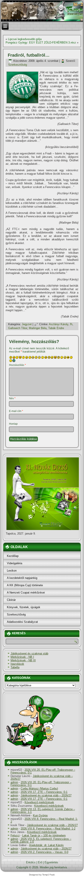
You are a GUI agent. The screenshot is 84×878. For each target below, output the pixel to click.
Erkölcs (31, 862)
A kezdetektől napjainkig (22, 578)
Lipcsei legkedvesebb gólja (25, 39)
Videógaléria (14, 563)
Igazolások (17, 663)
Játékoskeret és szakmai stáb (29, 653)
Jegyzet (27, 324)
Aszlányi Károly (58, 324)
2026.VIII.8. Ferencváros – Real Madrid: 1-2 (44, 820)
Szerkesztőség (17, 64)
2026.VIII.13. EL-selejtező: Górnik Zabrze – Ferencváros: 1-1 (43, 811)
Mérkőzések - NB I (22, 657)
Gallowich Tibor (17, 328)
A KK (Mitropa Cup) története (25, 585)
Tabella (15, 667)
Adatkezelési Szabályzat (22, 621)
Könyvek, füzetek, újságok (23, 607)
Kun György (40, 815)
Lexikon (12, 570)
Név (12, 398)
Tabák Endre (56, 328)
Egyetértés (51, 862)
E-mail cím (16, 411)
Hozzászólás (17, 365)
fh (71, 324)
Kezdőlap (13, 556)
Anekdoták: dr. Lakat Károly (46, 845)
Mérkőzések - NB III (23, 660)
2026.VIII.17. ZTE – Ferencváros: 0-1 (44, 792)
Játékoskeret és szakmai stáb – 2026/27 (42, 777)
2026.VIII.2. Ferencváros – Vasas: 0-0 (44, 852)
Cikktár (11, 599)
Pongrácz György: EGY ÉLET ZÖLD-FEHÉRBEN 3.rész (41, 42)
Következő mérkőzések (39, 802)
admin (14, 782)
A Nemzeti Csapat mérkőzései (26, 592)
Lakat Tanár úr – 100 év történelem (44, 835)
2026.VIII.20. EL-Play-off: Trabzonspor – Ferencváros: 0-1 (43, 771)
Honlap (13, 423)
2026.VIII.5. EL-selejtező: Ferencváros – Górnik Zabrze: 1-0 (41, 840)
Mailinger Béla (38, 328)
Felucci (15, 835)
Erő (40, 862)
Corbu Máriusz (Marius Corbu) (39, 788)
